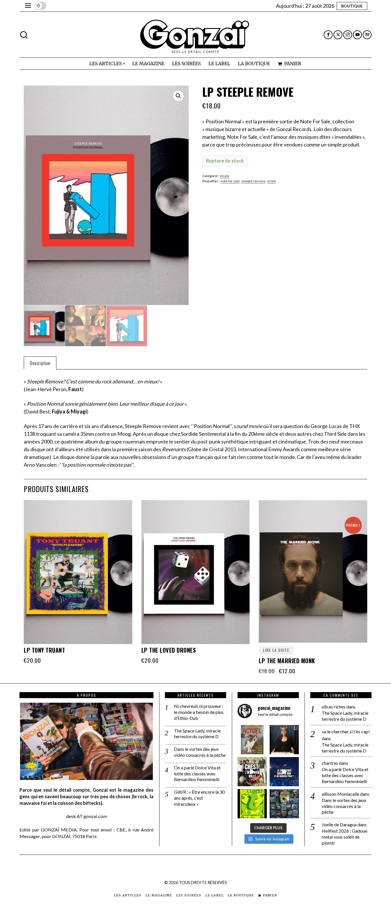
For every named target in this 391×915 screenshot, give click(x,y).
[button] (178, 96)
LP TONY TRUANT (44, 650)
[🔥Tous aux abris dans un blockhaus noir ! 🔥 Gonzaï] (252, 803)
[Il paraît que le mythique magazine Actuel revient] (252, 739)
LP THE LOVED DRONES (168, 650)
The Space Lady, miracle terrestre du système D (197, 733)
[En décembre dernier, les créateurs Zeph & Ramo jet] (284, 803)
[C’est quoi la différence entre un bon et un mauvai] (284, 771)
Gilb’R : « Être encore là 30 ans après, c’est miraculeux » (199, 798)
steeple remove (253, 181)
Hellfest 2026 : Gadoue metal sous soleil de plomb (344, 836)
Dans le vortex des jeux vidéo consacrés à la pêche (200, 752)
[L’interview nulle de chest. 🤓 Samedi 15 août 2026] (252, 771)
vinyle (271, 181)
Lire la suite (276, 650)
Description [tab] (40, 363)
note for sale (230, 181)
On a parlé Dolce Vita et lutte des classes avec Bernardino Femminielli (197, 773)
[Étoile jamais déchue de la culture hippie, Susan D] (284, 739)
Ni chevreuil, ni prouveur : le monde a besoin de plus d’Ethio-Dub (199, 712)
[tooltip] (328, 34)
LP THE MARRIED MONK (287, 660)
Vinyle (224, 176)
